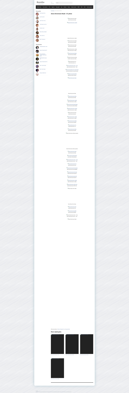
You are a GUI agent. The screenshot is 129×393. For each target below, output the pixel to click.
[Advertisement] (72, 30)
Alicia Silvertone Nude (55, 378)
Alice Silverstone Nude (70, 354)
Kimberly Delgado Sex (60, 329)
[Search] (71, 3)
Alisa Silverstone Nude (84, 354)
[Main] (42, 3)
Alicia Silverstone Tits (55, 354)
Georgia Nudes (67, 329)
